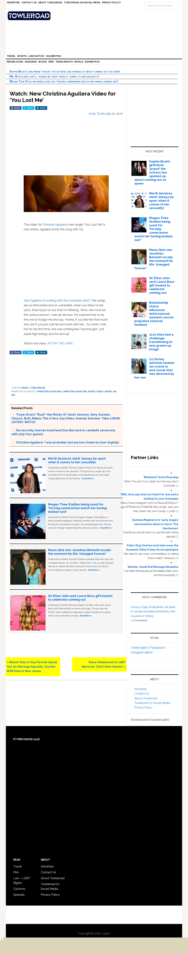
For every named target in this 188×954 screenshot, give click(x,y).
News (108, 391)
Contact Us (141, 693)
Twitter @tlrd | (140, 647)
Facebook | (157, 647)
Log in (106, 933)
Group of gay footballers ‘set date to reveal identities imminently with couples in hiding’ (153, 611)
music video (96, 391)
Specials (19, 894)
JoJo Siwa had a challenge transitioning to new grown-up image (161, 342)
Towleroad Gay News (95, 15)
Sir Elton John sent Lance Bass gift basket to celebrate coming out (80, 597)
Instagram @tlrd (141, 652)
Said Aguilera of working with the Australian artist (57, 300)
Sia (81, 229)
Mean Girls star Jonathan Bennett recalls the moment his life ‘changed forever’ (79, 551)
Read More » (88, 478)
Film (16, 872)
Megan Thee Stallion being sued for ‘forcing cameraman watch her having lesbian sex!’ (64, 81)
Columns (19, 889)
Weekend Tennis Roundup (161, 477)
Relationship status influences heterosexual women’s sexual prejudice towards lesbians (154, 313)
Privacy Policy (143, 707)
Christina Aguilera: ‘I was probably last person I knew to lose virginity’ (67, 442)
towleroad (37, 388)
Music (25, 388)
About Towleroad (145, 698)
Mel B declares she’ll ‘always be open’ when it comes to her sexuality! (54, 76)
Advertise (140, 689)
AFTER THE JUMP (59, 343)
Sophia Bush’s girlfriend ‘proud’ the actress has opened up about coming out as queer (65, 71)
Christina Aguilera (54, 224)
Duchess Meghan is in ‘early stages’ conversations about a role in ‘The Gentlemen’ (155, 524)
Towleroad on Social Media (152, 703)
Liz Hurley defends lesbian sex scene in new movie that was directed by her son (154, 368)
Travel (17, 866)
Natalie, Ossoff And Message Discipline (153, 566)
